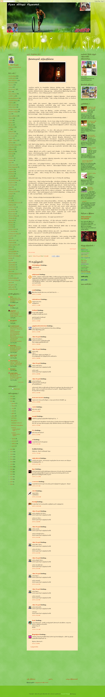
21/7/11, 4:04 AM (36, 444)
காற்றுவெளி (11, 171)
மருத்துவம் (11, 193)
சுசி (33, 439)
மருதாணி (84, 201)
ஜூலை (13, 416)
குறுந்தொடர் (11, 127)
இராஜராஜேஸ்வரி (36, 634)
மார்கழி (10, 196)
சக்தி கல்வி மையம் (36, 299)
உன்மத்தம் (10, 224)
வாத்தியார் (10, 160)
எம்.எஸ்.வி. (10, 227)
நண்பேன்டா (11, 131)
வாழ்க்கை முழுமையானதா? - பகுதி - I (16, 429)
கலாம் (9, 198)
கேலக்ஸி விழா (11, 185)
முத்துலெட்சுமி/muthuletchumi (39, 326)
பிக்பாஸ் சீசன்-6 (12, 267)
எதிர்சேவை (11, 149)
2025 (11, 481)
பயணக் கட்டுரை (12, 207)
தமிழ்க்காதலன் (35, 274)
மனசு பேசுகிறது (12, 76)
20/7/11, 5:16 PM (36, 411)
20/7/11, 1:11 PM (36, 305)
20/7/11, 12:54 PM (36, 285)
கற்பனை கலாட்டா (12, 240)
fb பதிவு (12, 306)
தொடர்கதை (11, 82)
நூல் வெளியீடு (11, 262)
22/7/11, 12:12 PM (36, 476)
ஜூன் (13, 413)
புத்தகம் (10, 271)
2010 (11, 398)
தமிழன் (10, 187)
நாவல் (9, 260)
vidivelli (34, 491)
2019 (11, 466)
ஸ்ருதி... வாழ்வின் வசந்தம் (92, 148)
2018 (11, 464)
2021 (11, 472)
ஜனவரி (13, 403)
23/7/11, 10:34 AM (36, 497)
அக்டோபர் (14, 443)
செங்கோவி (34, 310)
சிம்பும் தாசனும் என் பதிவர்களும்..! (92, 135)
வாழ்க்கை (10, 102)
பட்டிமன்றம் (11, 176)
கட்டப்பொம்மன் (12, 231)
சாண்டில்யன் (11, 147)
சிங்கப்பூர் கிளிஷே (12, 251)
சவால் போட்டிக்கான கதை (14, 202)
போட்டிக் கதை (11, 213)
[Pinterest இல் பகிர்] (59, 256)
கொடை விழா (13, 356)
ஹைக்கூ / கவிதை (12, 140)
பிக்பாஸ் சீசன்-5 (12, 133)
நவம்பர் (13, 446)
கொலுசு (10, 249)
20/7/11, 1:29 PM (36, 321)
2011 (11, 401)
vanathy (34, 407)
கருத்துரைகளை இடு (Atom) (41, 682)
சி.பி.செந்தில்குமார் (36, 265)
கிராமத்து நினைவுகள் (13, 98)
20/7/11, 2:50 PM (36, 402)
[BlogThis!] (54, 256)
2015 (11, 456)
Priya (33, 430)
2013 (11, 451)
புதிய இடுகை (31, 679)
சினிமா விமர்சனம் (12, 80)
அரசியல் (10, 122)
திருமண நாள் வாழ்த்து (13, 256)
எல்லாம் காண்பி (20, 382)
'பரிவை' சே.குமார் (36, 337)
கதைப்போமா (11, 236)
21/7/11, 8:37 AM (36, 464)
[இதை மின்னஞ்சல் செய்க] (52, 256)
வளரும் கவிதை (14, 373)
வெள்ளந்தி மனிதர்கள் (13, 145)
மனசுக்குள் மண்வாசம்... (16, 423)
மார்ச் (13, 408)
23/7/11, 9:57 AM (36, 486)
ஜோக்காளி (12, 305)
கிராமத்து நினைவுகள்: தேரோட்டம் (91, 188)
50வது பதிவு (11, 220)
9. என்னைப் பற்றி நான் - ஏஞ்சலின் (92, 107)
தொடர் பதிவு (11, 136)
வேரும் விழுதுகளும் (13, 167)
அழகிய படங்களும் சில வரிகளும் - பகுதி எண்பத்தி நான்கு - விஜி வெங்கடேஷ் (16, 363)
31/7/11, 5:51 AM (36, 629)
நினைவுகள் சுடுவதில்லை (17, 425)
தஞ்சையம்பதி (13, 355)
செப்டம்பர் (14, 441)
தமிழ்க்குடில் (11, 204)
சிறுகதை (10, 85)
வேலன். (34, 620)
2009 (11, 396)
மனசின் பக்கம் (11, 78)
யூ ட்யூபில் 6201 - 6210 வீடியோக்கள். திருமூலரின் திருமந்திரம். (15, 299)
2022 (11, 474)
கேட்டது (10, 200)
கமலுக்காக (11, 169)
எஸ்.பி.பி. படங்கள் (12, 229)
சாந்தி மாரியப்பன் (36, 458)
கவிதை (10, 87)
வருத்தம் (10, 138)
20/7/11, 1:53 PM (36, 332)
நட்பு (9, 129)
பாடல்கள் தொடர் (12, 165)
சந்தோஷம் (10, 153)
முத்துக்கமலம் (11, 182)
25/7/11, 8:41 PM (36, 537)
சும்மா (11, 297)
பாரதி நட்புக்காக (12, 107)
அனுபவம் (10, 118)
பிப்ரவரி (13, 406)
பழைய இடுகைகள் (72, 679)
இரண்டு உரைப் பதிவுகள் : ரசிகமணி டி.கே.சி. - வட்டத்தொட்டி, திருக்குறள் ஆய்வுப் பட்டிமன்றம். (16, 376)
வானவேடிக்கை (12, 289)
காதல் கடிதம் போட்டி (13, 244)
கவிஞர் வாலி (11, 242)
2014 (11, 454)
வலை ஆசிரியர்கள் (12, 116)
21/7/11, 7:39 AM (36, 453)
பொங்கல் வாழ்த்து (12, 278)
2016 (11, 459)
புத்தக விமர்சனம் (12, 94)
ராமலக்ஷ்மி (34, 416)
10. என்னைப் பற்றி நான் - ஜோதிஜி (92, 121)
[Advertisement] (52, 664)
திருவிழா (10, 258)
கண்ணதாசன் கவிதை (13, 233)
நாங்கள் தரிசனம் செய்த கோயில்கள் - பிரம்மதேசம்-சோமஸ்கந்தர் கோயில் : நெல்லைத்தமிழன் (15, 349)
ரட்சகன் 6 (12, 322)
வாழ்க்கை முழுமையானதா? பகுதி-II (15, 434)
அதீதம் (10, 162)
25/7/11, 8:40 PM (36, 521)
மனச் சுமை (13, 418)
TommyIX (63, 694)
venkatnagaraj (13, 360)
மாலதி (33, 290)
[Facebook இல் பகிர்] (57, 256)
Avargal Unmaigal (14, 326)
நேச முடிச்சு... (14, 420)
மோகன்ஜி (34, 502)
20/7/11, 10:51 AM (36, 269)
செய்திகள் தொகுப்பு (13, 109)
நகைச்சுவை (11, 173)
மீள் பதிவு (10, 125)
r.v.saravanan (35, 481)
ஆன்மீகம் (10, 142)
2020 (11, 469)
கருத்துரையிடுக (34, 646)
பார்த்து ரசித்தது (12, 178)
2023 (11, 476)
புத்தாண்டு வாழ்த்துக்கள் (14, 273)
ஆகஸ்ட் (14, 438)
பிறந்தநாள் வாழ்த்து (13, 111)
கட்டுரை (10, 120)
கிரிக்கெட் (10, 247)
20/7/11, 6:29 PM (36, 434)
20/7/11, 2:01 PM (36, 392)
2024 (11, 479)
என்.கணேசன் (13, 320)
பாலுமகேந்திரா (11, 264)
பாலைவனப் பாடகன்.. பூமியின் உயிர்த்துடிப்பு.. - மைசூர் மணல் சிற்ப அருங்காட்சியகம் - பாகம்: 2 (16, 314)
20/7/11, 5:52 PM (36, 425)
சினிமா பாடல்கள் (12, 105)
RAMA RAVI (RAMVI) (38, 397)
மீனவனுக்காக (11, 284)
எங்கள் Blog (13, 345)
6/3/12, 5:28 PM (36, 643)
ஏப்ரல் (13, 411)
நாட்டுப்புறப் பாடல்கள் (13, 191)
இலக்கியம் (11, 222)
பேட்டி (9, 276)
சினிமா (10, 91)
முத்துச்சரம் (13, 311)
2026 (11, 484)
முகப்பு (51, 679)
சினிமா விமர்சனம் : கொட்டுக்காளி (86, 218)
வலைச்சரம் (11, 158)
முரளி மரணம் (11, 287)
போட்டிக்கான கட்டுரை (13, 180)
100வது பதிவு (11, 218)
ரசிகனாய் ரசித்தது (12, 216)
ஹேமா (33, 469)
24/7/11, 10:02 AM (36, 506)
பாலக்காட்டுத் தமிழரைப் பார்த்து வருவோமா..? (87, 161)
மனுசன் (10, 282)
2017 (11, 461)
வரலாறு (10, 156)
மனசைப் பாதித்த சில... (92, 173)
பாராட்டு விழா (11, 209)
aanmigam (12, 369)
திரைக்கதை (11, 189)
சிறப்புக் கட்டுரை (12, 253)
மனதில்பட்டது (11, 96)
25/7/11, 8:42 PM (36, 615)
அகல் (9, 113)
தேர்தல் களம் (11, 151)
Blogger (68, 694)
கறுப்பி (10, 238)
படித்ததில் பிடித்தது (12, 100)
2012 (11, 449)
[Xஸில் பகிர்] (56, 256)
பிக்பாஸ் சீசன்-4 (12, 211)
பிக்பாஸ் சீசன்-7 (12, 269)
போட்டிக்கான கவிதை (13, 280)
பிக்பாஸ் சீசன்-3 (12, 89)
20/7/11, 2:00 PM (36, 344)
